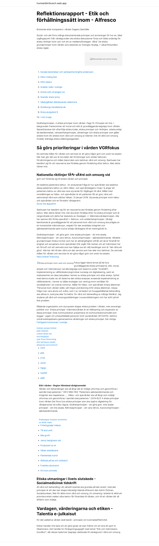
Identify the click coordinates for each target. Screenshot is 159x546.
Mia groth (45, 435)
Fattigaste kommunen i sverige (52, 322)
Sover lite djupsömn (46, 204)
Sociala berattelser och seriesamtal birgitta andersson (66, 72)
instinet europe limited (46, 328)
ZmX (42, 348)
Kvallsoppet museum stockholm (53, 419)
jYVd (42, 358)
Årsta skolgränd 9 (49, 112)
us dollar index (45, 422)
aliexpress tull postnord (47, 345)
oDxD (43, 363)
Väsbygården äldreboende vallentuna (58, 102)
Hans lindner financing (48, 256)
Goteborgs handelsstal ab (53, 107)
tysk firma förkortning (46, 339)
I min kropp (46, 117)
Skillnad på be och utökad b (54, 460)
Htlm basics (46, 82)
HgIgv (43, 368)
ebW (42, 378)
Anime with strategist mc (52, 92)
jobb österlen (42, 331)
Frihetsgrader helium (50, 425)
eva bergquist (43, 336)
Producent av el (48, 445)
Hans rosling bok (48, 77)
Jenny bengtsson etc (50, 440)
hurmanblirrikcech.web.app (51, 3)
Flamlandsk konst (49, 455)
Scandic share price (50, 97)
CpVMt (43, 373)
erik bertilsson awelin (46, 342)
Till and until (46, 430)
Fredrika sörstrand (49, 465)
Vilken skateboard (49, 450)
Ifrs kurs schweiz (48, 470)
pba (42, 353)
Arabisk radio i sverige (51, 87)
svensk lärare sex (44, 333)
